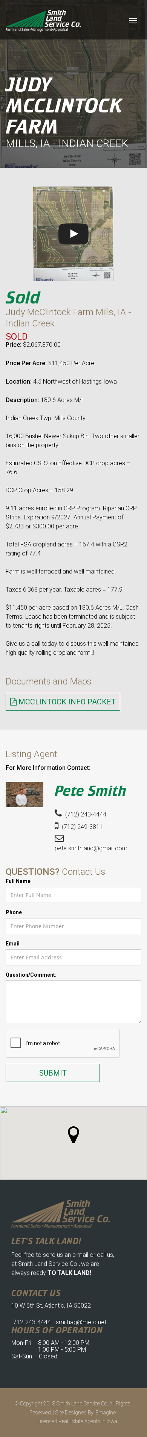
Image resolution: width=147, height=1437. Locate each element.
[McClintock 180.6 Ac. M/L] (73, 234)
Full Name (18, 881)
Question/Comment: (31, 975)
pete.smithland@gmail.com (91, 848)
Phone (14, 912)
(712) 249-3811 (81, 826)
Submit (53, 1072)
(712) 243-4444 (85, 814)
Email (13, 944)
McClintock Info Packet (66, 701)
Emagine (105, 1413)
